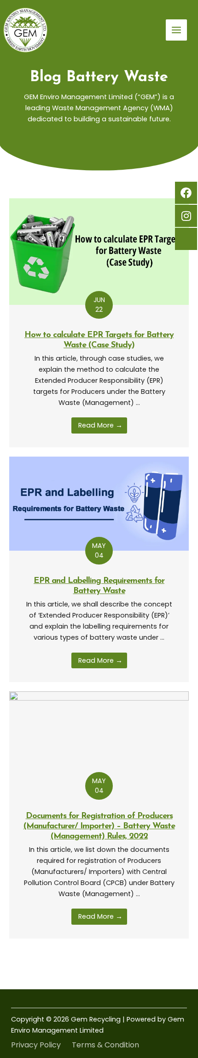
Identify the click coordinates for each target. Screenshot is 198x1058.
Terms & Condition (105, 1045)
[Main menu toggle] (176, 30)
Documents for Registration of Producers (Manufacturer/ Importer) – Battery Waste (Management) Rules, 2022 (99, 826)
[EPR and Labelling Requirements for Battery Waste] (99, 503)
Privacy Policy (36, 1045)
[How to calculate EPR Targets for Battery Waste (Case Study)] (99, 251)
